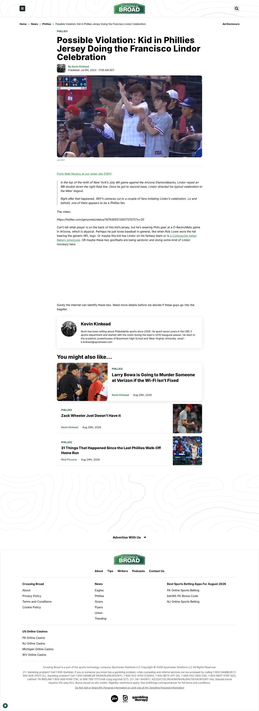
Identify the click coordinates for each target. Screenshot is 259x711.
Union (99, 613)
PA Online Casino (33, 637)
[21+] (114, 698)
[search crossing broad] (236, 8)
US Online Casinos (35, 631)
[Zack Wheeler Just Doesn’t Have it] (187, 418)
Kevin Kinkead (80, 66)
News (99, 584)
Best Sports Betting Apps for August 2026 (196, 584)
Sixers (99, 601)
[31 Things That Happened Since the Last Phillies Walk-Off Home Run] (187, 451)
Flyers (99, 607)
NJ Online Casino (33, 643)
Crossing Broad (33, 584)
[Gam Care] (125, 698)
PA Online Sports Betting (183, 590)
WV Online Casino (34, 654)
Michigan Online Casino (38, 649)
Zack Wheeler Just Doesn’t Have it (91, 415)
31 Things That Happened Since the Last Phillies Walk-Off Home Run (111, 450)
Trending (100, 618)
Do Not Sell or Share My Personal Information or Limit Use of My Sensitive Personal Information (129, 687)
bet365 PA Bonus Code (182, 596)
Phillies (62, 31)
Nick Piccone (69, 459)
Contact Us (156, 571)
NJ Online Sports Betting (183, 601)
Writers (123, 571)
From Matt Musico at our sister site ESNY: (84, 173)
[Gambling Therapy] (140, 699)
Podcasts (138, 571)
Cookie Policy (31, 607)
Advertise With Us (127, 537)
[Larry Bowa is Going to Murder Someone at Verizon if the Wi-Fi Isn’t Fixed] (82, 382)
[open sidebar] (22, 8)
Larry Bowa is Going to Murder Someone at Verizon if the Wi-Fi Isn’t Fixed (153, 377)
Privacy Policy (31, 596)
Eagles (99, 590)
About (99, 571)
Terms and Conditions (36, 601)
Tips (110, 571)
